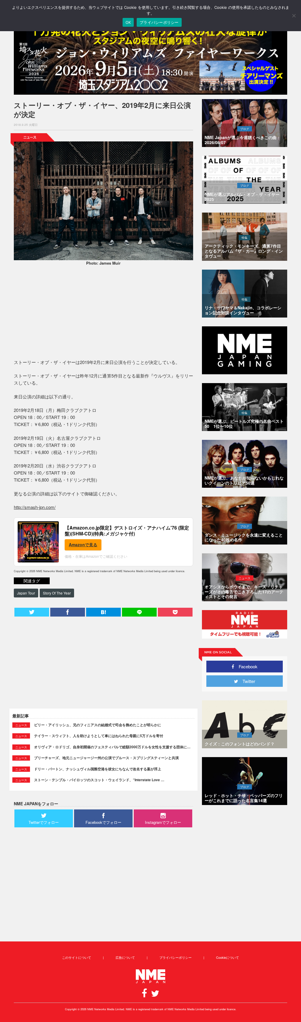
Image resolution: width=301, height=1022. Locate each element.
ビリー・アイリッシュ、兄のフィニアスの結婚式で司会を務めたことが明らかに (97, 724)
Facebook (245, 666)
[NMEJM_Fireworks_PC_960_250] (150, 59)
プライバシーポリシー (175, 957)
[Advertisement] (103, 313)
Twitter (246, 681)
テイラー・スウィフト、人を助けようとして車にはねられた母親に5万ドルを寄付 (98, 735)
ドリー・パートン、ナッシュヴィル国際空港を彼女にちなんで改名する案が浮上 (97, 768)
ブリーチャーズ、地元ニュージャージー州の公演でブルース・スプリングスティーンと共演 (106, 757)
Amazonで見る (83, 544)
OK (128, 22)
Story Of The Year (57, 592)
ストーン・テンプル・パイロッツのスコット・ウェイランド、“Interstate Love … (99, 779)
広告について (125, 957)
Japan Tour (26, 592)
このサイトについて (76, 957)
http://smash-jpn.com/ (35, 507)
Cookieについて (227, 957)
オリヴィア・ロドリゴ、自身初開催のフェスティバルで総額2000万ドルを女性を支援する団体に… (112, 746)
